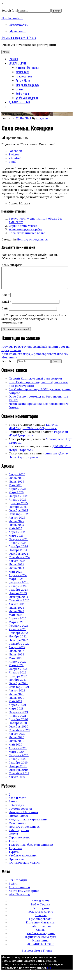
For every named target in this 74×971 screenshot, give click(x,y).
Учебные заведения (27, 98)
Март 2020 (16, 751)
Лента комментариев (24, 890)
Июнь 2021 (16, 697)
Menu (6, 52)
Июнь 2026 (16, 481)
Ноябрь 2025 (18, 506)
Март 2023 (16, 622)
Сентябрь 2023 (19, 600)
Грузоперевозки (20, 808)
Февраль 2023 (18, 625)
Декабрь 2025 (18, 503)
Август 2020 (17, 733)
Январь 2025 (17, 542)
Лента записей (19, 887)
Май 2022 (15, 658)
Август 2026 (17, 474)
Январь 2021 (17, 715)
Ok (49, 968)
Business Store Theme (37, 950)
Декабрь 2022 (18, 633)
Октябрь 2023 (18, 597)
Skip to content (12, 18)
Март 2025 (16, 535)
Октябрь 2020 (18, 726)
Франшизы (16, 859)
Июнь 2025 (16, 524)
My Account (17, 31)
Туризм (14, 852)
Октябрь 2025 (18, 510)
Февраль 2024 (19, 582)
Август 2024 (17, 560)
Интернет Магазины (27, 67)
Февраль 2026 (18, 496)
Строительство (20, 837)
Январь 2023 (17, 629)
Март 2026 (16, 492)
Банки (13, 801)
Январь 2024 (18, 586)
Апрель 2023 (17, 618)
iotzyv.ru (42, 118)
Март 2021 (16, 708)
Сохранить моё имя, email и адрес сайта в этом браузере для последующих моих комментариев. (33, 318)
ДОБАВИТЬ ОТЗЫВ (19, 102)
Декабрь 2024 (18, 546)
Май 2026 (15, 485)
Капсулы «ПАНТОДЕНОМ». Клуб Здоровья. (33, 426)
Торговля (15, 848)
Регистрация (18, 880)
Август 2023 (17, 604)
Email (6, 301)
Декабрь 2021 (18, 676)
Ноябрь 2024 (18, 550)
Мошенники (22, 72)
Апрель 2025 (17, 532)
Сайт (4, 308)
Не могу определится (32, 239)
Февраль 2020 (19, 755)
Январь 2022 (17, 672)
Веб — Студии (40, 904)
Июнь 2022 (16, 654)
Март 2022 (16, 665)
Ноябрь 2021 (17, 679)
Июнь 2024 (16, 568)
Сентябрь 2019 (19, 773)
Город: (13, 203)
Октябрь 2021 (18, 683)
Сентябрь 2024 (19, 557)
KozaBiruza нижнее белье (27, 233)
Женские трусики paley (25, 229)
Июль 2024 (16, 564)
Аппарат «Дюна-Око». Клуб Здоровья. (38, 455)
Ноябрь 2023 (18, 593)
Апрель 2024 (18, 575)
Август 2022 (17, 647)
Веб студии (17, 805)
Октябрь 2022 (18, 640)
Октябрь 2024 (18, 553)
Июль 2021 (16, 694)
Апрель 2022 (17, 661)
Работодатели (24, 76)
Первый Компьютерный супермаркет (35, 378)
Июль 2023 (16, 607)
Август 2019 (17, 777)
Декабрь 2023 (18, 589)
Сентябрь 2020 (19, 730)
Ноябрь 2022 (18, 636)
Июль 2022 (16, 651)
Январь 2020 (18, 759)
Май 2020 (15, 744)
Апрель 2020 (18, 748)
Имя (5, 294)
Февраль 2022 (18, 669)
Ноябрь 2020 (18, 723)
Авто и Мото (23, 80)
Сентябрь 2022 (19, 643)
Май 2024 (15, 571)
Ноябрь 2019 (18, 766)
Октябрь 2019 (18, 769)
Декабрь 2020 (18, 719)
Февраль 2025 (18, 539)
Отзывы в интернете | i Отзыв (18, 38)
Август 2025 (17, 517)
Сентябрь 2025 (19, 514)
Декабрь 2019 (18, 762)
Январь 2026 (17, 499)
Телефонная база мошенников (31, 844)
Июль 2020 (16, 737)
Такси (13, 841)
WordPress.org (19, 894)
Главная (13, 59)
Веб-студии (22, 93)
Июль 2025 (16, 521)
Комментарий (11, 265)
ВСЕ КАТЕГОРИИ (17, 63)
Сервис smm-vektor (23, 225)
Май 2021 (15, 701)
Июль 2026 (16, 478)
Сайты (19, 89)
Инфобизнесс (19, 816)
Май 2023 (15, 615)
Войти (13, 883)
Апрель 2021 (17, 705)
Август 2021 (17, 690)
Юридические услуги (27, 85)
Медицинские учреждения (28, 819)
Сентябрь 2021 (19, 687)
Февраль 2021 (18, 712)
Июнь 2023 (16, 611)
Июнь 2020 (16, 741)
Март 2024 (16, 579)
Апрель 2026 (17, 488)
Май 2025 (15, 528)
